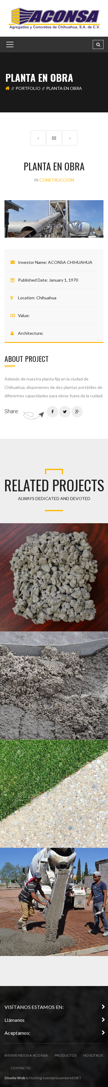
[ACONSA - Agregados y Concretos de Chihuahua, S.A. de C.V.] (54, 17)
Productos (66, 1055)
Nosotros (93, 1055)
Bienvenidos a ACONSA (26, 1055)
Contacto (20, 1068)
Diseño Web (14, 1078)
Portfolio (28, 88)
